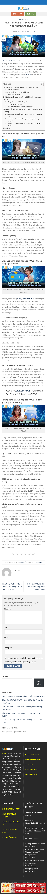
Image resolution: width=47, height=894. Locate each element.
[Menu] (3, 8)
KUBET (5, 753)
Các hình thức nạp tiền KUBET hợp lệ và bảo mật (21, 87)
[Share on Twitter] (21, 554)
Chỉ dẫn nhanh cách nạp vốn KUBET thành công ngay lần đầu (22, 98)
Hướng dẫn (23, 19)
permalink (39, 562)
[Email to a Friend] (25, 554)
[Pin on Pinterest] (29, 554)
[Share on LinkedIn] (33, 554)
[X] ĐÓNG (41, 885)
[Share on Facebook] (17, 554)
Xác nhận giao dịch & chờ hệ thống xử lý (20, 107)
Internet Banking (13, 90)
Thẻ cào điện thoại (14, 94)
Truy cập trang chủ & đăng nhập (18, 102)
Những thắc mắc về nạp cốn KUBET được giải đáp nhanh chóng (23, 110)
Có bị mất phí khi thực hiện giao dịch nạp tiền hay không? (23, 120)
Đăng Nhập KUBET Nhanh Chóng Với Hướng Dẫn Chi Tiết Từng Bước (12, 586)
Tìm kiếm (5, 677)
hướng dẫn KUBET (24, 299)
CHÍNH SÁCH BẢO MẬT (11, 809)
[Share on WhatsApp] (13, 554)
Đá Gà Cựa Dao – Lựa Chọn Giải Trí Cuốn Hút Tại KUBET (23, 696)
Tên (6, 628)
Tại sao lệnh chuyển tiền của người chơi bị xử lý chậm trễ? (25, 115)
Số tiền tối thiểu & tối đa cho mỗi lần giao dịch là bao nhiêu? (24, 124)
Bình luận (8, 609)
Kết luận (7, 128)
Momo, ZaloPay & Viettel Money (18, 92)
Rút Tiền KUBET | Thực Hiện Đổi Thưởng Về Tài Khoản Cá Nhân (36, 586)
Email (6, 638)
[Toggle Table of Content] (40, 84)
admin (34, 32)
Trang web (8, 648)
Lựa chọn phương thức (15, 104)
